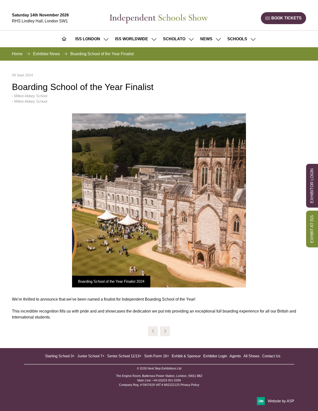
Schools (237, 39)
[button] (283, 18)
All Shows (251, 356)
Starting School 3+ (60, 356)
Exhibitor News (46, 54)
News (206, 39)
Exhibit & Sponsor (186, 356)
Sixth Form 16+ (156, 356)
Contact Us (271, 356)
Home (17, 54)
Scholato (174, 39)
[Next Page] (165, 331)
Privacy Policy (189, 385)
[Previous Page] (153, 331)
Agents (235, 356)
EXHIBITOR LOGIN (312, 185)
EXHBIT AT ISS (312, 229)
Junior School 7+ (91, 356)
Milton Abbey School (30, 96)
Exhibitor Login (215, 356)
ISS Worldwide (131, 39)
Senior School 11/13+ (124, 356)
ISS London (87, 39)
